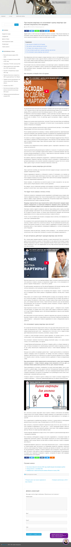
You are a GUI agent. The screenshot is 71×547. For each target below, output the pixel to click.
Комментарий (29, 496)
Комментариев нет (40, 26)
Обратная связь (20, 16)
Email (27, 520)
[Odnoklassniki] (52, 31)
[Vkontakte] (42, 31)
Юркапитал (4, 544)
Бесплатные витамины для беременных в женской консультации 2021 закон (11, 90)
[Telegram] (47, 31)
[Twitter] (31, 31)
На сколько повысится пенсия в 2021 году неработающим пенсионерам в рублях (46, 466)
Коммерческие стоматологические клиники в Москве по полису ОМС (43, 470)
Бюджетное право (6, 33)
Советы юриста (5, 46)
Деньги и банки (5, 39)
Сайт (27, 527)
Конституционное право (31, 474)
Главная (3, 16)
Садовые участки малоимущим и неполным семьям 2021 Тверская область (12, 81)
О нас (10, 16)
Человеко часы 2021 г (8, 85)
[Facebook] (26, 31)
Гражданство (5, 36)
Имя (27, 513)
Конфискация (5, 44)
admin (26, 26)
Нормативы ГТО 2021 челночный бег (12, 63)
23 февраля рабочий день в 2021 (59, 479)
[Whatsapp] (36, 31)
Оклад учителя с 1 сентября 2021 (35, 468)
